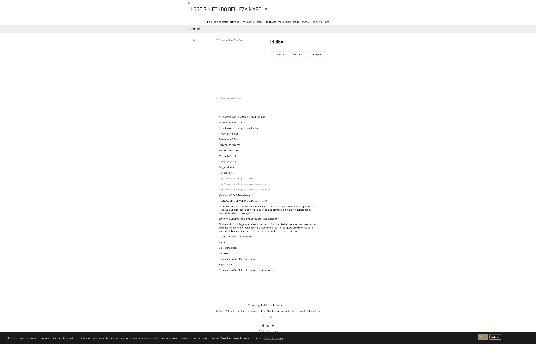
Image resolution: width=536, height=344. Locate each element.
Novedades (270, 22)
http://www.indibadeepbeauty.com (237, 178)
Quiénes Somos (221, 22)
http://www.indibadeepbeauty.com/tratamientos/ (244, 184)
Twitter (317, 54)
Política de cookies (268, 331)
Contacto (317, 22)
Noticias (260, 22)
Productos (248, 22)
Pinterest (299, 54)
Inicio (209, 22)
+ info (326, 22)
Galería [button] (305, 22)
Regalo (296, 22)
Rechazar (495, 337)
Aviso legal (268, 316)
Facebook (279, 54)
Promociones (284, 22)
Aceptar (483, 337)
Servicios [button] (234, 22)
